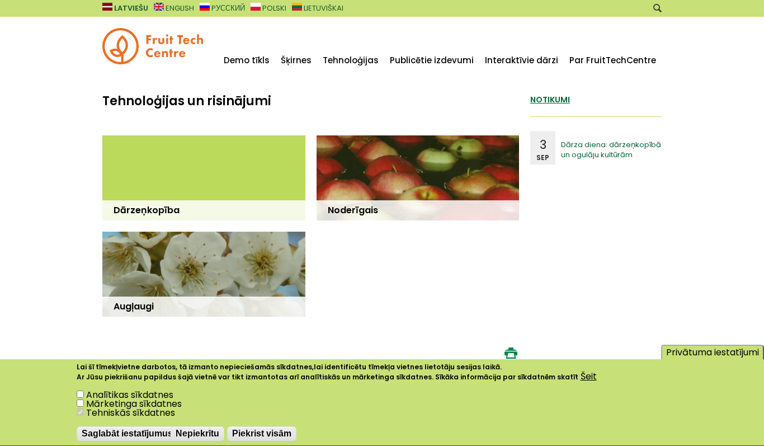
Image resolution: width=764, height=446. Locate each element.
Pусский (227, 8)
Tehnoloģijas (351, 60)
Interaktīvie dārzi (521, 60)
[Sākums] (152, 61)
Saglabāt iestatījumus (127, 434)
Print (510, 353)
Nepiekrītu (197, 434)
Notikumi (550, 99)
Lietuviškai (322, 8)
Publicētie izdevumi (432, 60)
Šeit (589, 376)
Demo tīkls (247, 60)
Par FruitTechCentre (612, 60)
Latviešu (130, 8)
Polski (273, 8)
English (179, 8)
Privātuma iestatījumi (712, 352)
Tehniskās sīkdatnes (130, 413)
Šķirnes (296, 60)
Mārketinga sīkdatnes (134, 404)
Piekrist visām (261, 434)
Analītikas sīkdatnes (129, 395)
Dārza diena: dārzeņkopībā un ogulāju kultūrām (611, 149)
